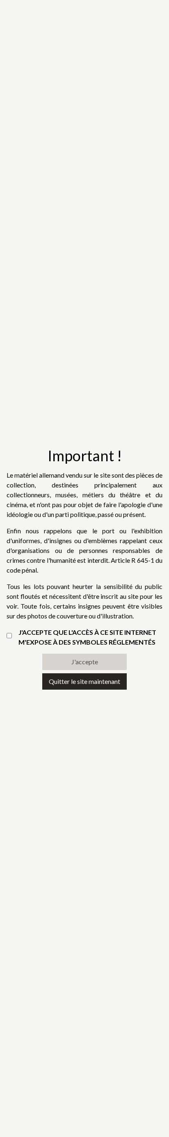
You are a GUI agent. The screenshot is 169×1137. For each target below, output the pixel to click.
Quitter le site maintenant (84, 681)
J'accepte (84, 662)
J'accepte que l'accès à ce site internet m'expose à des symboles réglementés (87, 637)
